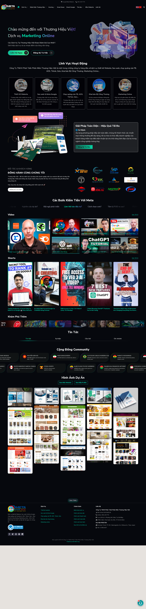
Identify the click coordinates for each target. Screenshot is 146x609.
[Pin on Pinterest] (19, 534)
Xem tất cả (135, 214)
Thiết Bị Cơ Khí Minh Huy (73, 541)
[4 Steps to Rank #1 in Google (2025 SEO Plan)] (124, 226)
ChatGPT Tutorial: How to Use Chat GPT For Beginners (94, 252)
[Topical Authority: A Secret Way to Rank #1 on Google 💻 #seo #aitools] (20, 284)
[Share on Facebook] (9, 534)
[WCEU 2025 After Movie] (66, 245)
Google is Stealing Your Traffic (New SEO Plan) (64, 234)
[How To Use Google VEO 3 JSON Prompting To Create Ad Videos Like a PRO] (124, 245)
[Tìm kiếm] (144, 7)
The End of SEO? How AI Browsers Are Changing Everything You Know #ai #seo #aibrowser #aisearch (124, 309)
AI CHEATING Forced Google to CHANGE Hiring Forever (44, 309)
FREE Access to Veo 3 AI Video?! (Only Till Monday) (71, 309)
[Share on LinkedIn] (22, 534)
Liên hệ (98, 7)
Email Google (70, 7)
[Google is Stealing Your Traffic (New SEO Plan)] (66, 226)
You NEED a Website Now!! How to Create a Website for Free (95, 234)
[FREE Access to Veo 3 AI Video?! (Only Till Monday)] (73, 284)
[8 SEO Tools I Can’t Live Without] (29, 236)
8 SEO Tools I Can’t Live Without (18, 252)
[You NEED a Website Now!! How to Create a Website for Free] (95, 226)
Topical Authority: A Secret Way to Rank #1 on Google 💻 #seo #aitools (20, 309)
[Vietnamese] (140, 7)
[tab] (28, 338)
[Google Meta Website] (8, 7)
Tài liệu (79, 7)
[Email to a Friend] (15, 534)
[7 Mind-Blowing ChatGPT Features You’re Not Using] (99, 284)
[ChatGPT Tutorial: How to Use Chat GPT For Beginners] (95, 245)
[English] (137, 7)
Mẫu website (89, 7)
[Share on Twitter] (12, 534)
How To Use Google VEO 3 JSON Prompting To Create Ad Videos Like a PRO (124, 252)
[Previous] (4, 325)
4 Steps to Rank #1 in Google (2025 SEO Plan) (123, 234)
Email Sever (60, 7)
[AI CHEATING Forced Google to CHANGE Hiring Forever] (46, 284)
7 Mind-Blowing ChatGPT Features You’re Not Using (98, 309)
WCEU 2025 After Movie (60, 252)
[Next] (141, 325)
